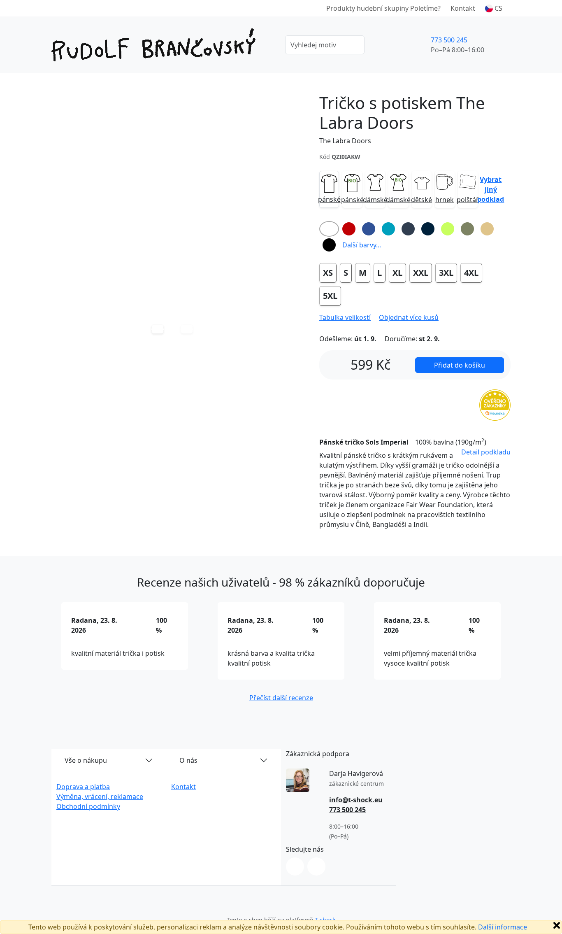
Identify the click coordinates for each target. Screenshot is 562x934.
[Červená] (349, 229)
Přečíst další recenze (281, 697)
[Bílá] (329, 229)
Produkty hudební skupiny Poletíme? (383, 8)
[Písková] (487, 229)
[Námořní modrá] (428, 229)
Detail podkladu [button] (486, 452)
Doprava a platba (83, 786)
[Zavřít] (556, 925)
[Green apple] (447, 229)
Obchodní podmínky (88, 806)
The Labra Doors (345, 140)
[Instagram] (295, 866)
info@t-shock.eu (356, 799)
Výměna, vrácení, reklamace (99, 796)
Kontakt (463, 8)
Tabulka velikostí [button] (345, 317)
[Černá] (329, 245)
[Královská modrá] (369, 229)
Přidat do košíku (459, 365)
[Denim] (408, 229)
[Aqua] (388, 229)
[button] (494, 8)
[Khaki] (467, 229)
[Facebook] (316, 866)
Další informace (502, 927)
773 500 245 (449, 39)
